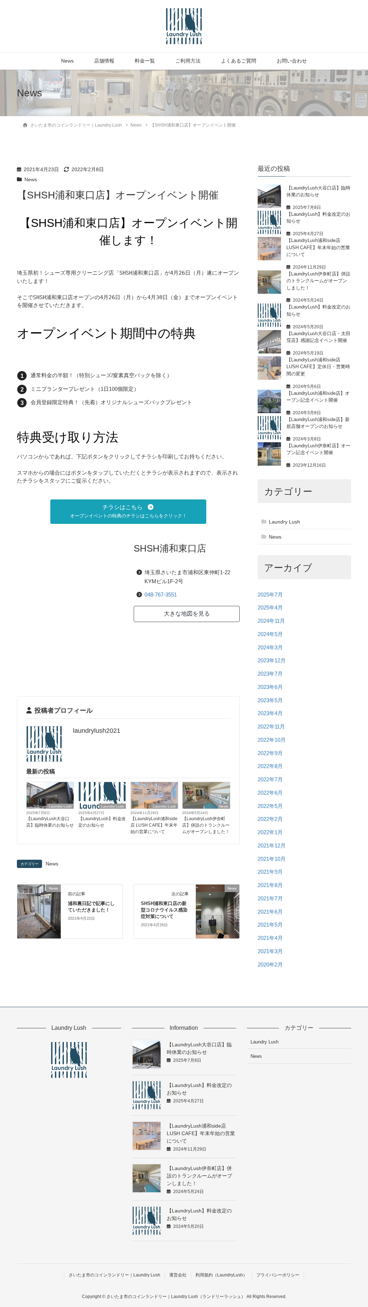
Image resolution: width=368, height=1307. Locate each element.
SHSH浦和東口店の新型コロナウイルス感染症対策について (164, 910)
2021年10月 (272, 859)
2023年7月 (270, 674)
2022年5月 (270, 806)
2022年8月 (270, 766)
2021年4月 (270, 938)
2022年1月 (270, 832)
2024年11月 (271, 621)
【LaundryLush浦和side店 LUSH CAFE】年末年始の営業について (154, 825)
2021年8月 (270, 885)
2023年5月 (270, 700)
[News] (39, 911)
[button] (128, 511)
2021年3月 (270, 951)
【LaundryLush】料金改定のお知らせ (102, 822)
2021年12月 (272, 845)
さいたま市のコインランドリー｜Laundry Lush (114, 1275)
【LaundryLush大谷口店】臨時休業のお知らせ (50, 822)
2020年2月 (270, 964)
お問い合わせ (292, 61)
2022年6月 (270, 793)
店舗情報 (104, 61)
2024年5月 (270, 634)
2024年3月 (270, 647)
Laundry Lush (60, 806)
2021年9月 (270, 872)
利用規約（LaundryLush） (221, 1275)
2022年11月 (271, 726)
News (67, 61)
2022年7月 (270, 779)
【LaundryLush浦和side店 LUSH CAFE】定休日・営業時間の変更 (318, 366)
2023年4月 (270, 713)
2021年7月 (270, 898)
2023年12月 (272, 660)
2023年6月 (270, 687)
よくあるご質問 (238, 61)
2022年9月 (270, 753)
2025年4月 (270, 607)
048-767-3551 (160, 594)
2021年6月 (270, 912)
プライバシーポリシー (277, 1275)
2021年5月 (270, 925)
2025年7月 (270, 594)
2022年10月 (272, 740)
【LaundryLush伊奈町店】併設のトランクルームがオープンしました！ (206, 825)
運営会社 (178, 1275)
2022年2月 (270, 819)
